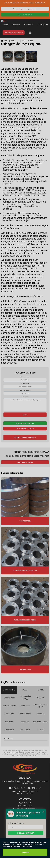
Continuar (25, 852)
